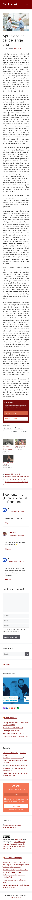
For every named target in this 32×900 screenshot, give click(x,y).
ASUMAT (8, 664)
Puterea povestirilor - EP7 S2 (12, 731)
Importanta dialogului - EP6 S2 (13, 733)
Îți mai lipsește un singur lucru (13, 758)
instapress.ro (7, 768)
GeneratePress (16, 897)
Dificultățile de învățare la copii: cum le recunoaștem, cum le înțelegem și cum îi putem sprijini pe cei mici (16, 865)
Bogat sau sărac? (20, 446)
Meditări (7, 474)
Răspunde (8, 523)
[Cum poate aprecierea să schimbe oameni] (8, 442)
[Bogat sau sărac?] (20, 442)
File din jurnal (10, 4)
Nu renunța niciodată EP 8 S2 (13, 728)
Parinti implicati (10, 718)
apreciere (8, 477)
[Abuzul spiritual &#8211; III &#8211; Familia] (8, 458)
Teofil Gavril (12, 533)
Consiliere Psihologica (13, 858)
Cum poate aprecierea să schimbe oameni (7, 447)
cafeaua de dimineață (10, 753)
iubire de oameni (23, 477)
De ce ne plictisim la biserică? (18, 765)
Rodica (5, 773)
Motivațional (15, 474)
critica (14, 477)
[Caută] (27, 654)
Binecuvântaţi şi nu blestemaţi (15, 479)
